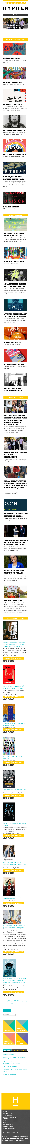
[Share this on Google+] (9, 661)
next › (21, 1004)
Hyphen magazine (15, 1101)
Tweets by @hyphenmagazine (9, 1074)
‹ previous (16, 1000)
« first (9, 1000)
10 (7, 1004)
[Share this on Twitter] (6, 661)
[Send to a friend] (11, 661)
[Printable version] (13, 661)
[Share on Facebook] (4, 661)
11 (12, 1004)
